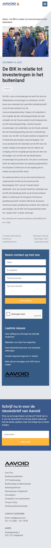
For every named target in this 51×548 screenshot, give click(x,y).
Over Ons (9, 473)
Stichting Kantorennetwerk (16, 506)
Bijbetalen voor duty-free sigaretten (20, 342)
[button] (44, 4)
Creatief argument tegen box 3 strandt (21, 356)
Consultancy (10, 495)
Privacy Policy (11, 502)
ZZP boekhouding (12, 480)
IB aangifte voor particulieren (17, 498)
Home (5, 19)
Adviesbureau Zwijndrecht (16, 491)
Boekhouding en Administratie (18, 484)
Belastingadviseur (13, 487)
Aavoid (7, 89)
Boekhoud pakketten (14, 476)
